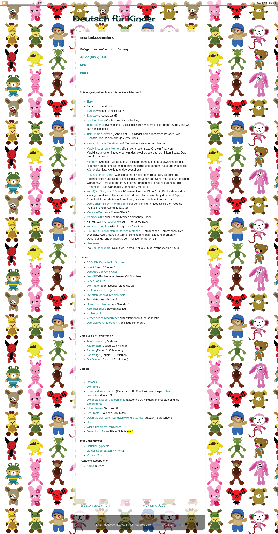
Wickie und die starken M (102, 426)
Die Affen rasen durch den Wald (106, 294)
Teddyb (102, 299)
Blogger (177, 524)
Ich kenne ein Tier (98, 290)
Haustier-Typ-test (97, 446)
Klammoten (94, 345)
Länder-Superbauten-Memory (105, 450)
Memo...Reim (95, 455)
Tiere (90, 101)
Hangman (93, 243)
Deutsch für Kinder (114, 18)
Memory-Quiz (95, 212)
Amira (90, 466)
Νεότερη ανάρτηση (94, 505)
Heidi (89, 422)
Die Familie (93, 386)
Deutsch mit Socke (98, 431)
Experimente (94, 403)
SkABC (91, 267)
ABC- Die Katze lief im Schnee (105, 262)
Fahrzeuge (93, 355)
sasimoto (156, 524)
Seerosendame (101, 247)
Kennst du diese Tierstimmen (105, 143)
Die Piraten (93, 285)
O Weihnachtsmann (99, 304)
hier (99, 106)
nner (119, 426)
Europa (91, 110)
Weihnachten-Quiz (98, 226)
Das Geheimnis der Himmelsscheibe (109, 203)
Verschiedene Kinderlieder (103, 317)
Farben (91, 350)
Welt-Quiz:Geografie (99, 191)
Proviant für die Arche (100, 174)
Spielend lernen (96, 120)
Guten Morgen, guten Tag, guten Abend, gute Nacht (116, 417)
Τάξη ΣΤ (85, 72)
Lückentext (114, 221)
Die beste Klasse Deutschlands (106, 399)
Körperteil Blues (96, 308)
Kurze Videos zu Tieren (101, 391)
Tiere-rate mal (95, 124)
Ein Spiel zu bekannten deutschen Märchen (113, 230)
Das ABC (92, 276)
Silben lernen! (95, 408)
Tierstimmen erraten (99, 134)
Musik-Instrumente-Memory (104, 148)
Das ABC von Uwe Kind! (102, 271)
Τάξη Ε (84, 64)
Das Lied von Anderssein (102, 322)
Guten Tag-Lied (96, 280)
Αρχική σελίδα (154, 505)
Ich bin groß (94, 313)
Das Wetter (94, 359)
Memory (92, 161)
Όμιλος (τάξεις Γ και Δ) (94, 57)
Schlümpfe (93, 412)
